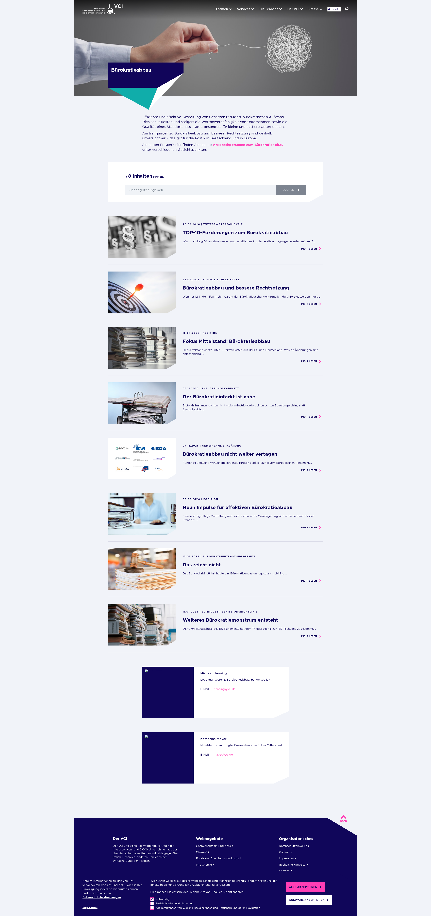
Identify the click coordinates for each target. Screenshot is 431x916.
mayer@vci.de (223, 754)
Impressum (89, 907)
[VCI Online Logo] (102, 9)
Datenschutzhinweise (293, 846)
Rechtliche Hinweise (292, 864)
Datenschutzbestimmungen (101, 897)
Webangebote (209, 838)
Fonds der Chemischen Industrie (217, 858)
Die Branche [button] (268, 9)
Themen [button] (222, 9)
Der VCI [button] (293, 9)
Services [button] (243, 9)
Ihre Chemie (204, 864)
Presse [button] (313, 9)
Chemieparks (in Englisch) (213, 846)
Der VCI (120, 838)
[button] (347, 9)
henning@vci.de (225, 689)
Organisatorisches (296, 838)
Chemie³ (201, 852)
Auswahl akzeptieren (307, 900)
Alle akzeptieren (303, 887)
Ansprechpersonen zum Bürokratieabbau (248, 145)
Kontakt (284, 852)
